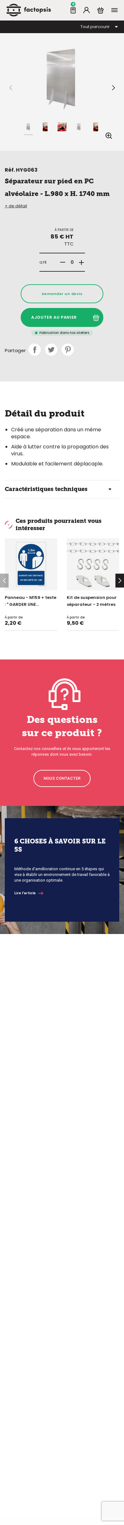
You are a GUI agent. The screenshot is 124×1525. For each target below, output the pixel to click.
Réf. (10, 170)
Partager (34, 349)
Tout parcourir (95, 27)
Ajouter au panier (54, 317)
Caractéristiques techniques (46, 489)
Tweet (51, 349)
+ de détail (16, 206)
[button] (113, 88)
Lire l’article (25, 893)
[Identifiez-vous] (86, 10)
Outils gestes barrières (46, 40)
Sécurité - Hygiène (32, 33)
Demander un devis (62, 293)
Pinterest (67, 349)
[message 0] (73, 10)
